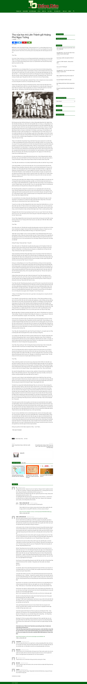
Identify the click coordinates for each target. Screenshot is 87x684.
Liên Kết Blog (59, 110)
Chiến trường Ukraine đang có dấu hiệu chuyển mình (21, 446)
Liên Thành (25, 438)
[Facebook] (14, 42)
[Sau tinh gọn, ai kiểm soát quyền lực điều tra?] (46, 469)
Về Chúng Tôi (57, 11)
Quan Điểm (25, 11)
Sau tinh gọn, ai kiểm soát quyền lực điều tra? (65, 57)
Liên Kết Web (59, 105)
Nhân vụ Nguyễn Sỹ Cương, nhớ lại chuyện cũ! (65, 75)
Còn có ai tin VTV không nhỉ (62, 66)
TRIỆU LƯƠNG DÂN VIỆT (24, 503)
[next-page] (14, 480)
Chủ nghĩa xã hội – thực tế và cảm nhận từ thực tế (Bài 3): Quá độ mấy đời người (32, 476)
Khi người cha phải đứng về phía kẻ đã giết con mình (65, 89)
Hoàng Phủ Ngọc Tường (19, 438)
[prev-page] (12, 480)
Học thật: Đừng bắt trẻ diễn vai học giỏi (64, 79)
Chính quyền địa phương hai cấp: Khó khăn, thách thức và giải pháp (66, 48)
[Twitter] (19, 42)
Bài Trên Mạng (32, 11)
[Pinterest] (24, 42)
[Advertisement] (43, 22)
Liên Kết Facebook (60, 114)
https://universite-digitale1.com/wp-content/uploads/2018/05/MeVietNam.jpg (35, 511)
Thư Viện (49, 11)
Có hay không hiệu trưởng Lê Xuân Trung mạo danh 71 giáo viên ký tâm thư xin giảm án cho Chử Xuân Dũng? (44, 446)
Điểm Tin (44, 11)
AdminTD (14, 39)
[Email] (29, 42)
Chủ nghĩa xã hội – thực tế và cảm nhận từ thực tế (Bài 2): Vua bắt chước (66, 71)
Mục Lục (65, 11)
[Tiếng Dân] (43, 5)
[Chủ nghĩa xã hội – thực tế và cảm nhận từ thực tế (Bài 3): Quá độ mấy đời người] (32, 469)
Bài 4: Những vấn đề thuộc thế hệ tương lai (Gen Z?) (66, 84)
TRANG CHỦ (18, 11)
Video (69, 11)
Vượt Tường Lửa (60, 34)
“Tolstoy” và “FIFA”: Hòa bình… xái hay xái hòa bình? (65, 62)
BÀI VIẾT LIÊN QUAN (16, 462)
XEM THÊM (23, 462)
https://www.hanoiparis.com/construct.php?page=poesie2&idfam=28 (30, 636)
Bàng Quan (18, 649)
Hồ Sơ (39, 11)
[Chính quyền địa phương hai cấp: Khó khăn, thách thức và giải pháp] (18, 469)
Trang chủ (13, 32)
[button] (73, 11)
